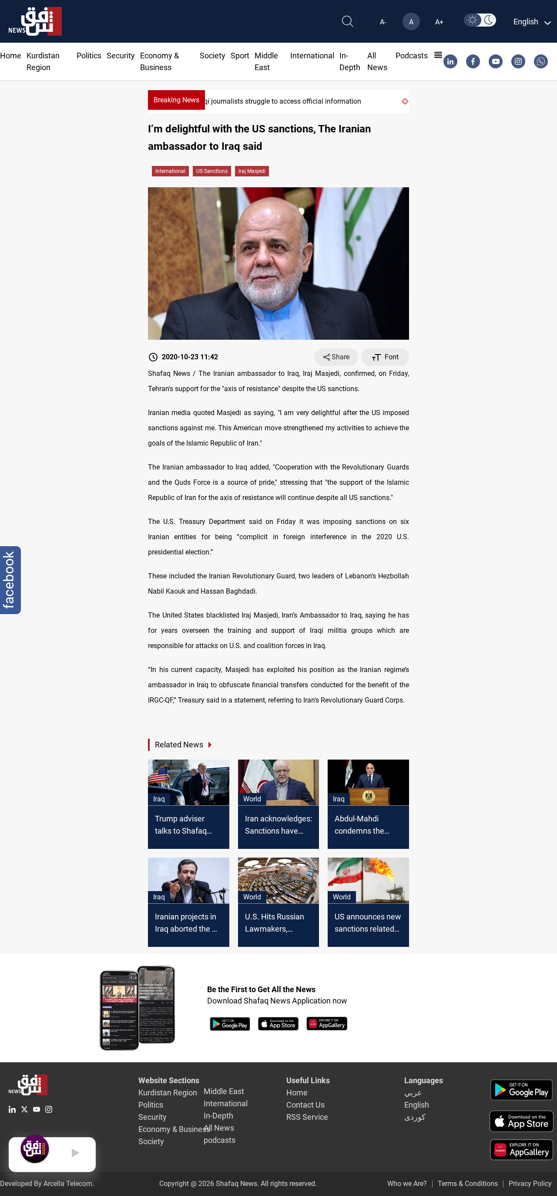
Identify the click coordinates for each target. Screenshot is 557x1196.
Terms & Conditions (468, 1183)
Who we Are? (407, 1183)
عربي (413, 1092)
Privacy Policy (530, 1183)
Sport (240, 55)
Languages (423, 1080)
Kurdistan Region (167, 1092)
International (312, 55)
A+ (439, 22)
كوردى (415, 1117)
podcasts (412, 55)
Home (10, 55)
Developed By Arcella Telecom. (47, 1183)
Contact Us (305, 1104)
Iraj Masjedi (251, 171)
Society (212, 55)
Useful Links (308, 1080)
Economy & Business (174, 1129)
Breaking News (176, 100)
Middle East (224, 1091)
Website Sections (168, 1080)
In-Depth (218, 1115)
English (416, 1104)
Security (121, 55)
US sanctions (212, 171)
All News (219, 1127)
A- (383, 22)
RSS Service (307, 1117)
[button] (403, 101)
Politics (89, 55)
